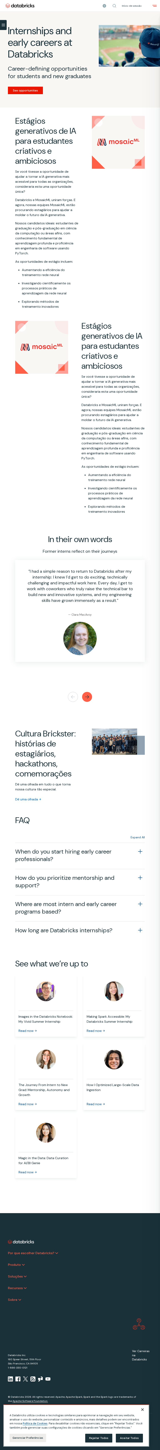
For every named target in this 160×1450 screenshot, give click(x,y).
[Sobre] (19, 1299)
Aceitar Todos (129, 1438)
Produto (14, 1264)
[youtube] (47, 1378)
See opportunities (25, 90)
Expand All (138, 837)
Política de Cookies (35, 1423)
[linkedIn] (10, 1378)
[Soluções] (25, 1276)
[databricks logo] (21, 1242)
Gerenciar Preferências (27, 1438)
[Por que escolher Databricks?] (56, 1253)
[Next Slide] (87, 697)
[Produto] (23, 1264)
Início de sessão (132, 6)
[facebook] (17, 1378)
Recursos (15, 1288)
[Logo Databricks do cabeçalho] (20, 5)
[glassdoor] (40, 1378)
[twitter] (25, 1378)
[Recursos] (25, 1288)
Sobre (12, 1300)
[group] (80, 615)
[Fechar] (142, 1409)
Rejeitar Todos (99, 1438)
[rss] (32, 1378)
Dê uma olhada (26, 799)
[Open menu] (154, 6)
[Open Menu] (3, 25)
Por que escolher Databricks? (31, 1253)
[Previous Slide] (73, 697)
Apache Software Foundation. (30, 1401)
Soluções (15, 1276)
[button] (114, 5)
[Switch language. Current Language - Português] (104, 5)
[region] (76, 1426)
